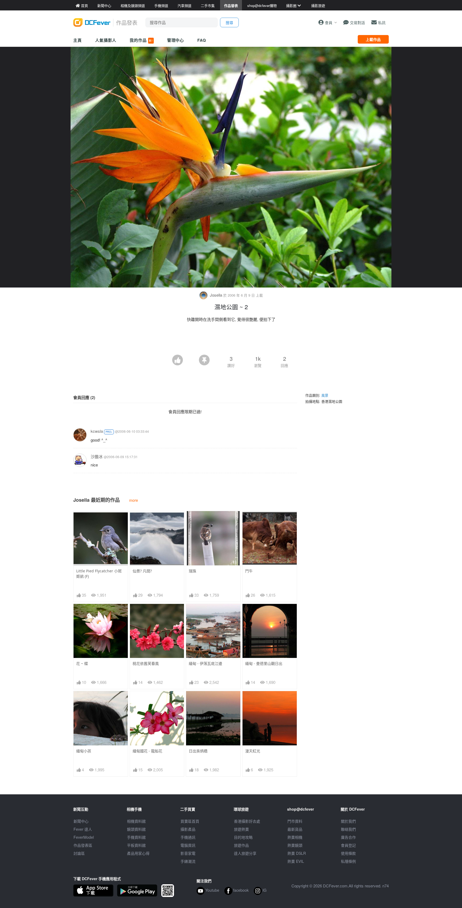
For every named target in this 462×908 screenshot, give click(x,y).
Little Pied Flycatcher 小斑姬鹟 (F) (99, 573)
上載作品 (373, 39)
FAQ (201, 40)
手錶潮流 (187, 861)
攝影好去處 (247, 821)
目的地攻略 (243, 837)
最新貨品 (294, 829)
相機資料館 (136, 821)
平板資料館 (136, 845)
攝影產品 (187, 829)
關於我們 (348, 821)
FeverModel (84, 837)
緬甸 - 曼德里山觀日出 (263, 663)
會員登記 (348, 845)
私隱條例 (348, 861)
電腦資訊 (187, 845)
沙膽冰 (97, 456)
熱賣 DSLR (296, 853)
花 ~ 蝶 (82, 663)
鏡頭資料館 (136, 829)
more (133, 500)
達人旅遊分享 (245, 853)
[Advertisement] (231, 340)
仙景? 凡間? (142, 570)
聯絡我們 (348, 829)
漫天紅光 (252, 750)
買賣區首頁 (189, 821)
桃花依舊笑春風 (146, 663)
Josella (216, 295)
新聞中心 (81, 821)
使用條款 (348, 853)
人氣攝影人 (106, 40)
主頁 (77, 40)
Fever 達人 (83, 829)
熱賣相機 (294, 837)
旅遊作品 (241, 845)
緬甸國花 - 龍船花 (147, 750)
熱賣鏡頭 (294, 845)
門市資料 (294, 821)
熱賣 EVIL (295, 861)
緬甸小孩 (83, 750)
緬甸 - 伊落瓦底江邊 (205, 663)
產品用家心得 (138, 853)
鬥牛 (249, 570)
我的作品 (141, 40)
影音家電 (187, 853)
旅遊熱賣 (241, 829)
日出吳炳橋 (198, 750)
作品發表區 (83, 845)
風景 (324, 395)
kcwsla (97, 431)
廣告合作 (348, 837)
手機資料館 (136, 837)
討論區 (79, 853)
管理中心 (175, 40)
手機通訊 (187, 837)
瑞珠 (192, 570)
